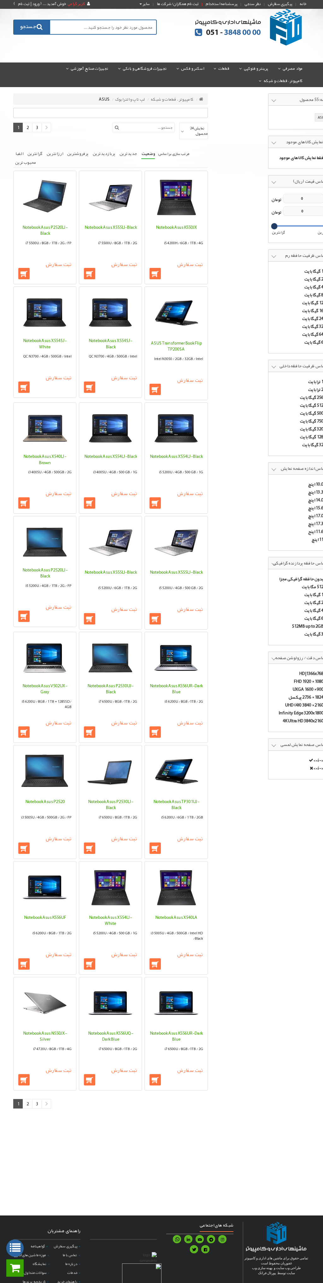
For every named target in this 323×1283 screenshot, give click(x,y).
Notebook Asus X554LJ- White (110, 920)
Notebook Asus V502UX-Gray (44, 688)
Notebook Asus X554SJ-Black (110, 343)
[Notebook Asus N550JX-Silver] (44, 1003)
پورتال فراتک (267, 1273)
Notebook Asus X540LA (176, 917)
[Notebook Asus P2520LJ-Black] (44, 197)
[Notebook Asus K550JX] (176, 197)
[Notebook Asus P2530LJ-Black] (110, 771)
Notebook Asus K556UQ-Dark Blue (110, 1036)
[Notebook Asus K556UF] (44, 888)
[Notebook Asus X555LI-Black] (110, 197)
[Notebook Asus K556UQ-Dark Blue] (110, 1003)
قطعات (223, 68)
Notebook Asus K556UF (45, 917)
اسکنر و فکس (192, 68)
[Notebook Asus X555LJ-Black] (176, 542)
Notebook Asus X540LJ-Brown (44, 459)
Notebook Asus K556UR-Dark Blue (176, 688)
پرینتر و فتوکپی (256, 68)
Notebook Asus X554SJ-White (45, 343)
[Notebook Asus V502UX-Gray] (44, 657)
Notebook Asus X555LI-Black (111, 227)
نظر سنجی (252, 4)
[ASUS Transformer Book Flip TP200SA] (176, 313)
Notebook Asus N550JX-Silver (45, 1036)
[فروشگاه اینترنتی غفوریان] (249, 26)
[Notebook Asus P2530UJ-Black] (110, 657)
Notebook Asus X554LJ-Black (176, 456)
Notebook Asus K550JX (176, 227)
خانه (303, 4)
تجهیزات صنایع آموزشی (89, 68)
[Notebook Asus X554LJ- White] (110, 888)
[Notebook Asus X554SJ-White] (44, 312)
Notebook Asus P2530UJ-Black (110, 688)
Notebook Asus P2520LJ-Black (45, 230)
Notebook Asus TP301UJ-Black (176, 804)
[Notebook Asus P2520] (44, 771)
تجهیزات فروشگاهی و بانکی (145, 68)
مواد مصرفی (292, 68)
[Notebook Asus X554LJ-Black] (176, 428)
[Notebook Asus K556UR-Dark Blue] (176, 657)
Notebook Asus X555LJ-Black (176, 572)
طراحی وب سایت (288, 1268)
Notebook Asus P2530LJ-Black (110, 804)
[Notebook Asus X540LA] (176, 888)
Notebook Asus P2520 (45, 801)
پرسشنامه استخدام (222, 4)
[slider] (274, 226)
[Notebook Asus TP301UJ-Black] (176, 771)
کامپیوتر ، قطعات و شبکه (282, 81)
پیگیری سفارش (280, 4)
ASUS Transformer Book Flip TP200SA (176, 346)
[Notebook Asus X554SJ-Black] (110, 312)
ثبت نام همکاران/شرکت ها (178, 4)
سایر (146, 4)
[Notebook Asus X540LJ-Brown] (44, 428)
